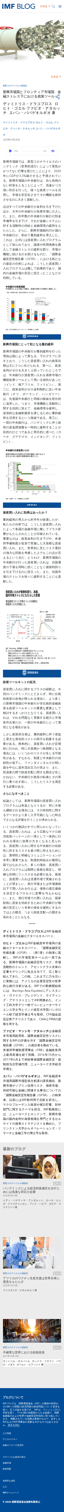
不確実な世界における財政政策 (24, 1352)
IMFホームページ (11, 1492)
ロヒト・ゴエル (44, 122)
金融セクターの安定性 (13, 1445)
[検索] (53, 6)
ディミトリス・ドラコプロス (19, 122)
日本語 (43, 6)
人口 (5, 1486)
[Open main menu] (60, 6)
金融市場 (7, 1463)
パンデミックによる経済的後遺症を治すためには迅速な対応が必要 (31, 1190)
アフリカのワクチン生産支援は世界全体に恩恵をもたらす (31, 1280)
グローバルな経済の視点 (14, 1457)
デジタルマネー (10, 1439)
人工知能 (7, 1433)
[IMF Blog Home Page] (18, 6)
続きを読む (13, 1425)
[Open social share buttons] (58, 96)
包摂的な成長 (9, 1480)
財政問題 (7, 1468)
